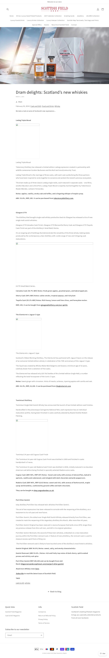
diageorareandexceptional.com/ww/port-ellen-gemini (42, 564)
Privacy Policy (43, 619)
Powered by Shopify (62, 653)
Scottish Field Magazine (13, 612)
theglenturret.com (63, 386)
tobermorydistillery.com (63, 198)
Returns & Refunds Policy (47, 616)
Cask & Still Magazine (12, 616)
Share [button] (20, 102)
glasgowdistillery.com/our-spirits (54, 305)
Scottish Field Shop (51, 653)
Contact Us (42, 612)
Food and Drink (48, 106)
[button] (7, 9)
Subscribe (20, 573)
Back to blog (55, 591)
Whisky (57, 106)
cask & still (20, 583)
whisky (27, 583)
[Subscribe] (41, 635)
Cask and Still (36, 106)
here (37, 569)
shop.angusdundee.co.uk (44, 490)
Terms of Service (44, 623)
